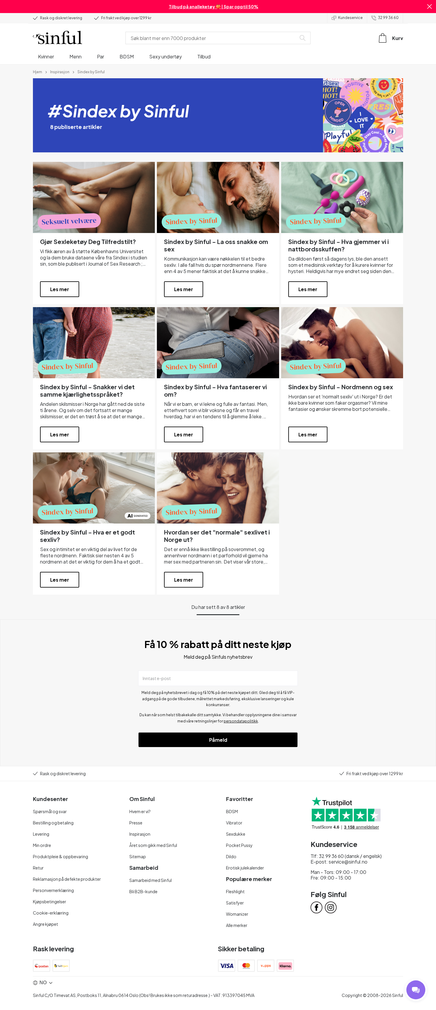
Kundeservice (350, 17)
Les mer (59, 289)
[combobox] (212, 38)
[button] (429, 6)
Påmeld (218, 740)
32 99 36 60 (388, 17)
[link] (37, 71)
